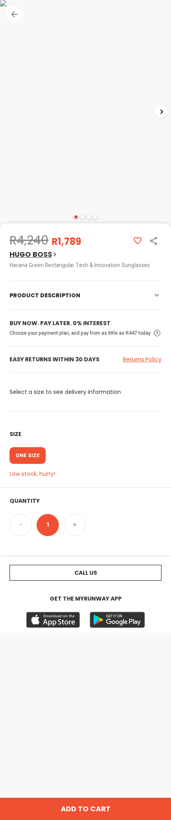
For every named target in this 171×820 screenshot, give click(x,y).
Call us (85, 573)
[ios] (53, 620)
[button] (14, 14)
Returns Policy (142, 359)
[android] (117, 620)
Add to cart (86, 809)
